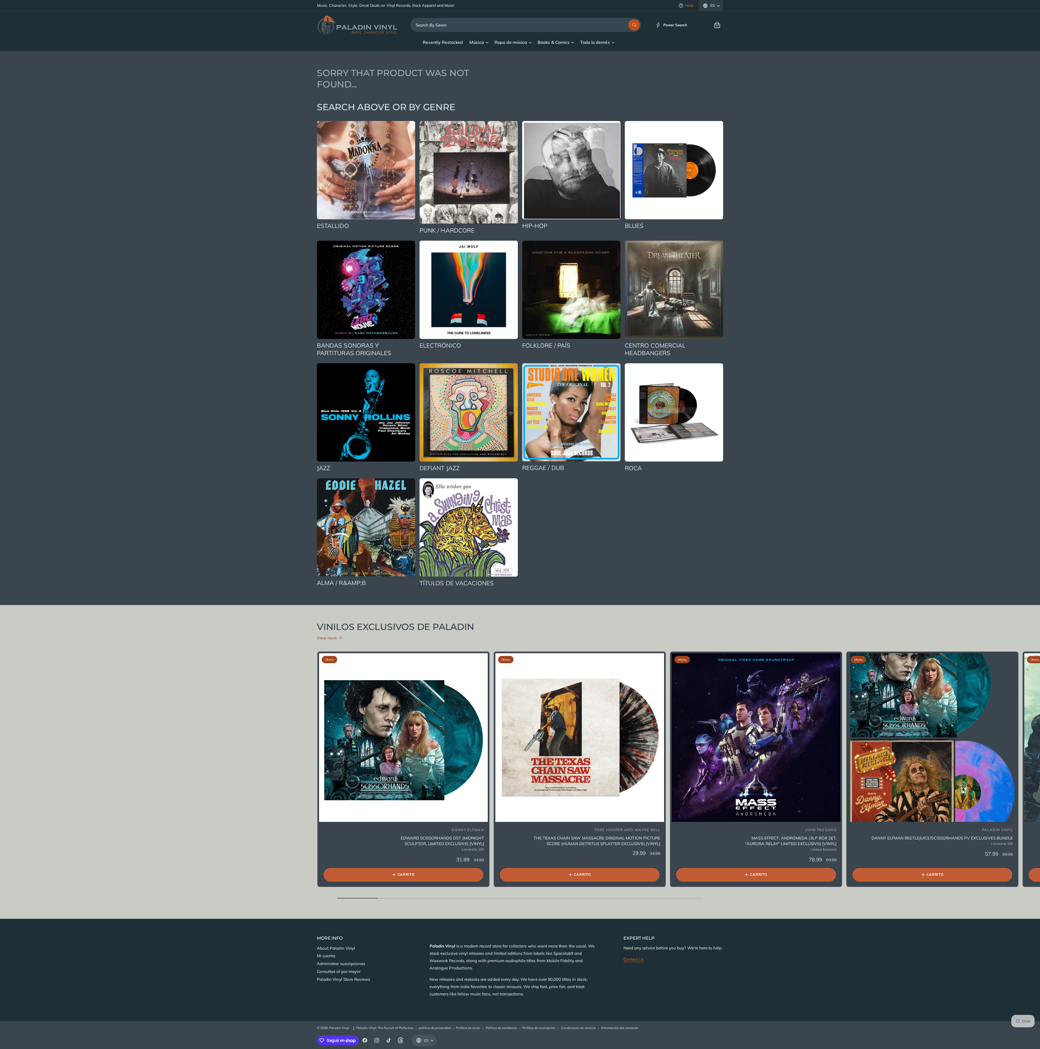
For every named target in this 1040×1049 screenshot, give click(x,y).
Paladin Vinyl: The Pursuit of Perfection (385, 1028)
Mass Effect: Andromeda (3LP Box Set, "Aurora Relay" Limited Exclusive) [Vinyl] (791, 840)
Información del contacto (619, 1028)
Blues (634, 226)
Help (689, 5)
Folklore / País (546, 345)
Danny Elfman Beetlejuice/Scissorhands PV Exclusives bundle (942, 838)
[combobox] (525, 25)
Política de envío (468, 1028)
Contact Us (633, 959)
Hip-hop (534, 226)
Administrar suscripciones (341, 963)
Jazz (323, 468)
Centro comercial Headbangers (655, 349)
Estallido (333, 226)
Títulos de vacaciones (457, 583)
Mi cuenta (326, 955)
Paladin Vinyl (339, 1028)
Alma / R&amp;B (341, 583)
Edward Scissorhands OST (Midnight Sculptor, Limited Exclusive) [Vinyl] (442, 840)
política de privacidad (435, 1028)
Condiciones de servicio (578, 1028)
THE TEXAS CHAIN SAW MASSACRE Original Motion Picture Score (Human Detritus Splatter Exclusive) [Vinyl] (597, 840)
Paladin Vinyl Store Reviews (343, 979)
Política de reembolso (501, 1028)
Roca (633, 468)
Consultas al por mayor (338, 971)
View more (327, 637)
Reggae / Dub (543, 468)
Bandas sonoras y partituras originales (354, 349)
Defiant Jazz (440, 468)
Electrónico (440, 345)
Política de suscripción (538, 1028)
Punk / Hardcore (447, 230)
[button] (717, 25)
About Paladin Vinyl (336, 948)
